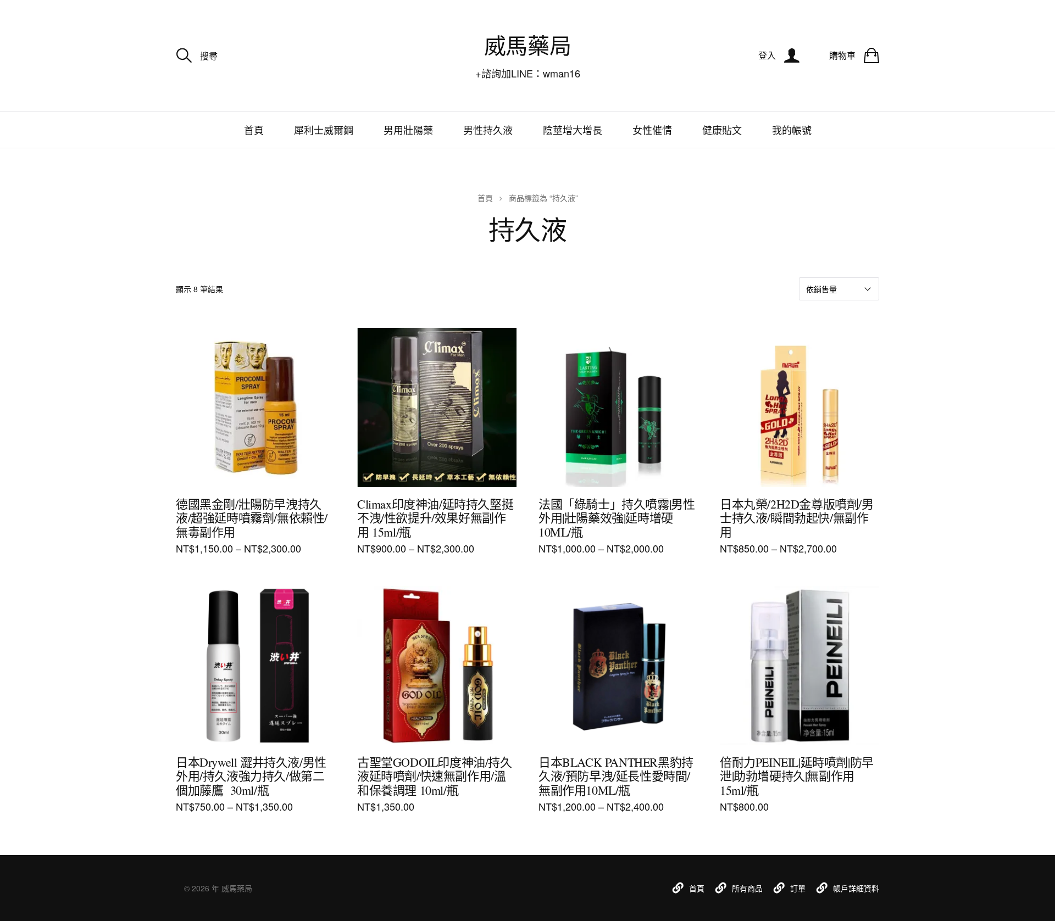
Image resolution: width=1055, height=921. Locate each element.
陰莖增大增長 (572, 129)
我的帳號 (792, 129)
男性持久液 (488, 129)
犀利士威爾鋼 (323, 129)
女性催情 (652, 129)
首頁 (254, 129)
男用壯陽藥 (408, 129)
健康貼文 (722, 129)
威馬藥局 (527, 45)
